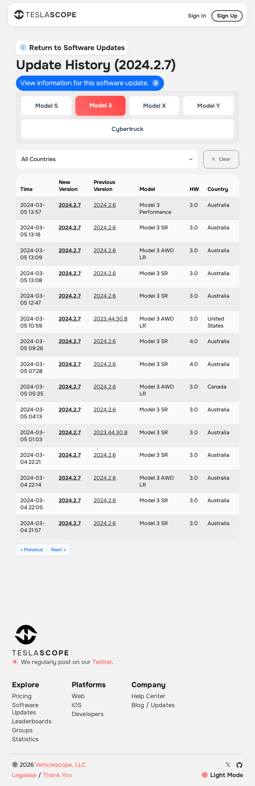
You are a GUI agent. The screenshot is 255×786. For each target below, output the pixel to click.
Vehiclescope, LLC (60, 764)
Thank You (57, 775)
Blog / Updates (153, 705)
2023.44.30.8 (111, 318)
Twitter (102, 662)
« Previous (31, 550)
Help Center (148, 696)
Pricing (22, 696)
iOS (77, 705)
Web (78, 696)
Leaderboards (31, 721)
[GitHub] (239, 765)
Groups (22, 730)
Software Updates (25, 708)
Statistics (25, 739)
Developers (88, 714)
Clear (223, 159)
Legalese (24, 775)
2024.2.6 (105, 205)
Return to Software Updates (76, 47)
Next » (58, 550)
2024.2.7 (70, 205)
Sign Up (227, 15)
